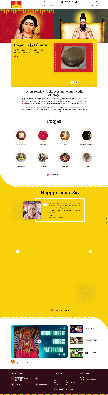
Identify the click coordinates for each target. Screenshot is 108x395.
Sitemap (68, 387)
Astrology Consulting (70, 382)
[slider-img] (73, 57)
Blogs (66, 5)
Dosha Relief (43, 166)
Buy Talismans (21, 56)
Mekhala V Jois (57, 384)
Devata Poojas (21, 166)
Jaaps (87, 166)
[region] (54, 26)
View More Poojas (55, 174)
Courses (61, 5)
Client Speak (68, 377)
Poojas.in (55, 387)
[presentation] (72, 82)
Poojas (33, 5)
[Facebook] (80, 377)
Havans (65, 144)
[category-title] (21, 135)
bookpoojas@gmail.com (84, 2)
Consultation (39, 5)
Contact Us (71, 5)
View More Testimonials (61, 310)
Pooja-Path (65, 166)
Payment (46, 5)
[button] (95, 5)
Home (28, 5)
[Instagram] (83, 377)
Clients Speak (53, 5)
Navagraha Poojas (43, 144)
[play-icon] (39, 342)
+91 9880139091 (69, 2)
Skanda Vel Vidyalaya (58, 389)
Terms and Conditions (70, 389)
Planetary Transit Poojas (87, 144)
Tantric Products (21, 144)
